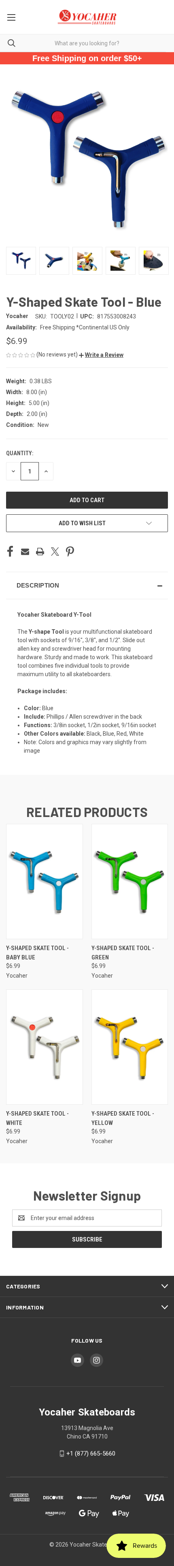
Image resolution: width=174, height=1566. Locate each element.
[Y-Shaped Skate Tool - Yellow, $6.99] (130, 1047)
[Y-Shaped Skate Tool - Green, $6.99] (130, 881)
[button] (101, 355)
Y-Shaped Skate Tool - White (37, 1118)
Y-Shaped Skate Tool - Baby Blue (37, 952)
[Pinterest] (70, 551)
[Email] (25, 551)
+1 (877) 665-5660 (90, 1453)
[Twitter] (55, 551)
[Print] (40, 551)
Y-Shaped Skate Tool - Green (122, 952)
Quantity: (19, 453)
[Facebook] (10, 551)
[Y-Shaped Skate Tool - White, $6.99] (44, 1047)
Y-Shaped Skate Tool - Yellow (122, 1118)
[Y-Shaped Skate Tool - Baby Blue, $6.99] (44, 881)
